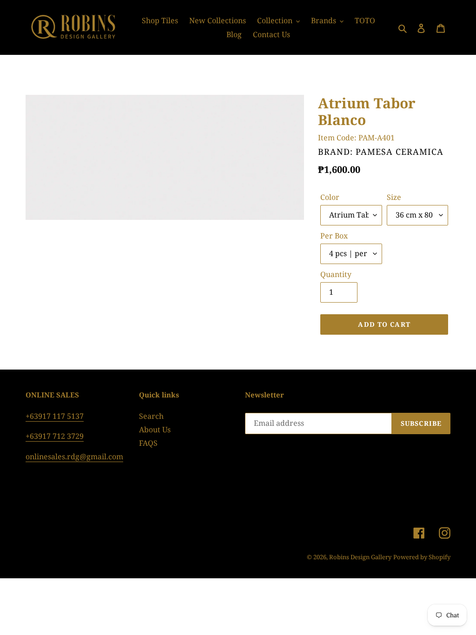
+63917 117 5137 (55, 416)
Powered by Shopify (421, 557)
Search (151, 416)
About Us (155, 429)
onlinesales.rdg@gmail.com (74, 456)
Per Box (334, 236)
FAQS (148, 443)
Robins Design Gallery (360, 557)
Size (394, 197)
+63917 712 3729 (55, 436)
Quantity (335, 274)
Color (329, 197)
